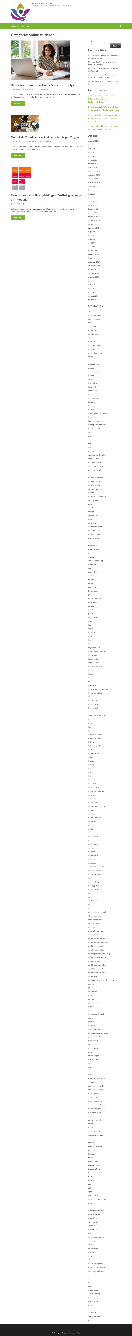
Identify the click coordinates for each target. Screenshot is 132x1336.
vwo (89, 1286)
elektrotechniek (94, 549)
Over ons (14, 26)
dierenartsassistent (95, 527)
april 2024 (92, 247)
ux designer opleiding (96, 1211)
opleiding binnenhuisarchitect (98, 939)
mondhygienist (93, 886)
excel (90, 576)
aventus (91, 376)
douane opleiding (94, 534)
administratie (93, 334)
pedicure (91, 995)
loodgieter (92, 784)
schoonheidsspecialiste (96, 1078)
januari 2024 (92, 258)
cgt (89, 432)
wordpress (92, 1313)
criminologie (92, 474)
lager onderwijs (93, 753)
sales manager (93, 1056)
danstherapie (93, 508)
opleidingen (92, 976)
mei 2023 (91, 288)
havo (90, 621)
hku (89, 640)
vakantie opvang (94, 1214)
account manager (94, 315)
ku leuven (91, 742)
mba (89, 833)
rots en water (93, 1048)
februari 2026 (93, 164)
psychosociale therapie (96, 1037)
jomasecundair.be (42, 3)
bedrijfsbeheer (93, 398)
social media (92, 1097)
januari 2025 (92, 213)
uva (89, 1207)
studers (91, 1127)
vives (90, 1256)
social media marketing (96, 1105)
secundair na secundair (96, 1086)
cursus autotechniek (95, 478)
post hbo (91, 1018)
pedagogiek (92, 991)
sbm (89, 1067)
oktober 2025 (93, 179)
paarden (91, 984)
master (90, 829)
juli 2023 (91, 281)
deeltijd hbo (92, 515)
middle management (95, 874)
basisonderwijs (93, 383)
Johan (90, 126)
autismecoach (93, 372)
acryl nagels (92, 326)
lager (90, 750)
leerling (91, 761)
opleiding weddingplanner (97, 969)
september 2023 (94, 273)
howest (91, 674)
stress (90, 1124)
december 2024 (94, 217)
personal (91, 999)
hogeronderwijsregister (97, 651)
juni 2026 (91, 149)
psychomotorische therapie (98, 1033)
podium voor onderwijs (96, 1014)
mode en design (94, 882)
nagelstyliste (93, 893)
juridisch (91, 719)
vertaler (91, 1245)
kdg (89, 727)
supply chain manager (96, 1135)
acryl (90, 323)
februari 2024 (93, 254)
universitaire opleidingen (97, 1199)
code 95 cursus (93, 459)
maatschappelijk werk (96, 791)
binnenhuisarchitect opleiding (98, 413)
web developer (93, 1301)
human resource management (99, 689)
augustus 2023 (93, 277)
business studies (94, 428)
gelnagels (91, 606)
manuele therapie (94, 818)
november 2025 (94, 175)
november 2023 (94, 266)
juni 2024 (91, 239)
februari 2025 (93, 209)
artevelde (91, 357)
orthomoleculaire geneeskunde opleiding (103, 980)
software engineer (95, 1109)
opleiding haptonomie (96, 946)
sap (89, 1063)
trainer (90, 1177)
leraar (90, 768)
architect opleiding (95, 353)
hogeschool (92, 655)
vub (89, 1282)
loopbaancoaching (94, 787)
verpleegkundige (94, 1241)
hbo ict (90, 629)
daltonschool (93, 500)
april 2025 (92, 201)
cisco (90, 440)
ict (89, 697)
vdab (90, 1233)
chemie (90, 436)
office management (95, 920)
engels (90, 553)
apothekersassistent (95, 345)
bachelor (91, 379)
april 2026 (92, 156)
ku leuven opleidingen (96, 746)
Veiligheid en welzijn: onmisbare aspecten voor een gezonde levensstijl (103, 118)
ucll (89, 1188)
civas (90, 444)
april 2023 (92, 292)
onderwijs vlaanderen (96, 931)
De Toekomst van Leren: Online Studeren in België (43, 85)
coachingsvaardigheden (97, 455)
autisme (91, 368)
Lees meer (18, 103)
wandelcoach (93, 1290)
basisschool (92, 391)
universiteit (92, 1203)
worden (91, 1309)
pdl (89, 988)
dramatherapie (93, 538)
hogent (90, 644)
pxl (89, 1044)
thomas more (93, 1161)
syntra (90, 1139)
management (93, 803)
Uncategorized (93, 1195)
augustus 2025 (93, 186)
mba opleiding (93, 837)
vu (89, 1279)
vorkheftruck (93, 1275)
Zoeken (91, 42)
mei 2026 (91, 152)
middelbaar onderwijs (96, 867)
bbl (89, 394)
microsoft (91, 859)
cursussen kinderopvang (97, 496)
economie (91, 542)
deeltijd (91, 512)
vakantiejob (92, 1218)
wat (89, 1297)
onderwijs (91, 927)
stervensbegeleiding (95, 1120)
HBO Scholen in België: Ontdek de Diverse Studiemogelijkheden (101, 99)
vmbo (90, 1260)
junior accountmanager (96, 716)
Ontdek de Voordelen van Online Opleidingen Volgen (45, 137)
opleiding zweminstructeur (98, 973)
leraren (90, 772)
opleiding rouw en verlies (97, 957)
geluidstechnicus (94, 610)
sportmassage (93, 1116)
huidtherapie (92, 685)
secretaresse (93, 1082)
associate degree (94, 364)
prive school (92, 1025)
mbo (89, 840)
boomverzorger (94, 421)
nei (89, 897)
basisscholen (92, 387)
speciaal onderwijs (94, 1112)
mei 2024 (91, 243)
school (90, 1075)
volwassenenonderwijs (96, 1267)
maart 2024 (92, 251)
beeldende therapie (95, 406)
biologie (91, 417)
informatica (92, 700)
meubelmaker (93, 855)
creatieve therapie (94, 470)
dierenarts (92, 523)
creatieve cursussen (95, 466)
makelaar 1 (92, 799)
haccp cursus (92, 617)
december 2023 (94, 262)
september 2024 (94, 228)
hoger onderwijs (94, 648)
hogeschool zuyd (94, 663)
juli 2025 (91, 190)
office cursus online (95, 916)
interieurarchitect (94, 704)
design (90, 519)
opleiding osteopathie (96, 950)
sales (90, 1052)
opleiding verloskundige (97, 965)
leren (90, 776)
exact (90, 568)
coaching (91, 451)
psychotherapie (93, 1041)
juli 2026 (91, 145)
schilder (91, 1071)
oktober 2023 (93, 269)
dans (90, 504)
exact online (92, 572)
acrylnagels (92, 330)
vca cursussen (93, 1229)
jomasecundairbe (30, 89)
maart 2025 (92, 205)
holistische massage (95, 666)
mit (89, 878)
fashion (91, 580)
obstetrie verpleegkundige (97, 912)
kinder (90, 731)
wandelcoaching (94, 1294)
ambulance (92, 342)
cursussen (91, 493)
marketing (92, 821)
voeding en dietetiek (95, 1263)
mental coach (93, 844)
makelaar (91, 795)
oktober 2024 (93, 224)
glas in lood (92, 614)
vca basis (91, 1226)
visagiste (91, 1252)
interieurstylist (93, 708)
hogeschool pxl (93, 659)
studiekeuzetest (94, 1131)
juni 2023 (91, 285)
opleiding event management (98, 942)
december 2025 (94, 171)
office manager (93, 923)
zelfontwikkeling (94, 1316)
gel (89, 595)
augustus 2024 (93, 232)
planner (91, 1007)
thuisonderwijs (93, 1165)
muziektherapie (93, 889)
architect (91, 349)
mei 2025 (91, 198)
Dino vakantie (93, 107)
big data (91, 410)
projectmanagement (95, 1029)
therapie (91, 1158)
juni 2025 (91, 194)
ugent (90, 1192)
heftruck (91, 636)
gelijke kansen (93, 602)
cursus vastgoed (94, 485)
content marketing (95, 462)
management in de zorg (96, 806)
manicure (91, 814)
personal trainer (94, 1003)
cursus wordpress (94, 489)
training (91, 1180)
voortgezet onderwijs (96, 1271)
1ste (90, 311)
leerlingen (91, 765)
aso (89, 360)
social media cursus (95, 1101)
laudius (90, 757)
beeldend (91, 402)
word (90, 1305)
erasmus (91, 557)
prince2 (91, 1022)
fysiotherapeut (93, 591)
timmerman (92, 1173)
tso (89, 1184)
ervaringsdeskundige (96, 561)
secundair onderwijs (95, 1090)
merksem (91, 848)
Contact (25, 26)
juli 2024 (91, 235)
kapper (90, 723)
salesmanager (93, 1059)
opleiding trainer (94, 961)
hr (89, 678)
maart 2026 (92, 160)
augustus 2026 (93, 141)
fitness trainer (93, 587)
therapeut (91, 1154)
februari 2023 (93, 300)
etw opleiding (93, 564)
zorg (90, 1320)
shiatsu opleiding (94, 1093)
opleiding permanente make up (99, 954)
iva (89, 712)
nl (88, 908)
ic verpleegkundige (95, 693)
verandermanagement (96, 1237)
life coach (91, 780)
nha (89, 905)
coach (90, 447)
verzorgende (93, 1248)
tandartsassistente (95, 1146)
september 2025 (94, 183)
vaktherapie (92, 1222)
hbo (89, 625)
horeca (90, 670)
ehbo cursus (92, 546)
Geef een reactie (45, 89)
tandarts (91, 1143)
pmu (89, 1010)
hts (89, 682)
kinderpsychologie (95, 734)
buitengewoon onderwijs (97, 425)
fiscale (90, 583)
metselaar (92, 852)
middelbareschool (94, 871)
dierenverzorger (94, 530)
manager (91, 810)
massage (91, 825)
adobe (90, 338)
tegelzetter (92, 1150)
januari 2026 (92, 167)
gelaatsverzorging (95, 598)
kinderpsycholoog (94, 738)
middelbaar (92, 863)
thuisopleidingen (94, 1169)
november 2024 (94, 220)
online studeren (93, 935)
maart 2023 (92, 296)
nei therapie (92, 901)
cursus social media (95, 481)
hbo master (92, 632)
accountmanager (94, 319)
